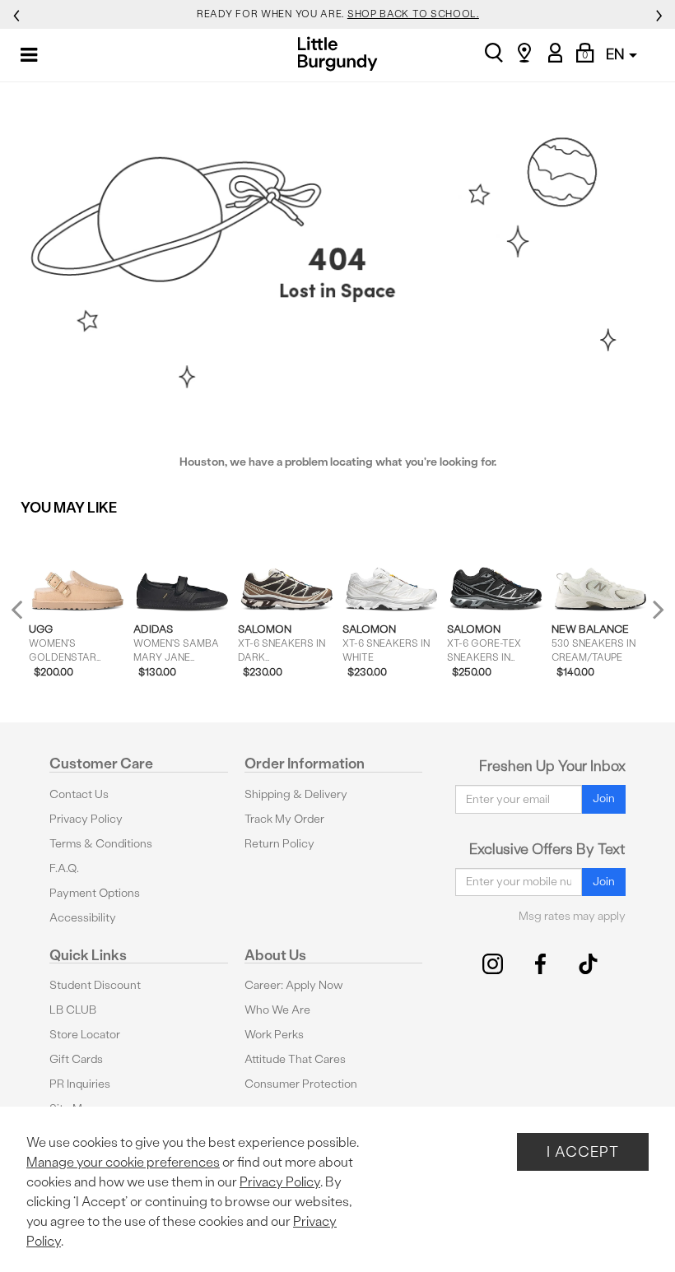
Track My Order (284, 819)
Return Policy (279, 844)
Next (654, 609)
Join (604, 798)
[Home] (338, 54)
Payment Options (94, 893)
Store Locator (84, 1035)
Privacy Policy (86, 819)
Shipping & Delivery (295, 794)
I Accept (583, 1151)
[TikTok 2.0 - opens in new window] (588, 964)
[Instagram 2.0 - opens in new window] (492, 964)
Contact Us (79, 794)
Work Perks (274, 1035)
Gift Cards (76, 1059)
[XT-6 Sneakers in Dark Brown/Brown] (287, 570)
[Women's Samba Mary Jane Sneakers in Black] (182, 570)
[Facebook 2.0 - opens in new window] (540, 964)
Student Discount (95, 985)
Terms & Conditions (100, 844)
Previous (27, 617)
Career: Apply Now (293, 985)
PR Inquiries (79, 1084)
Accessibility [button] (82, 918)
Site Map (72, 1109)
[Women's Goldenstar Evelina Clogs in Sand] (78, 570)
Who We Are (277, 1010)
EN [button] (616, 54)
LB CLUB (72, 1010)
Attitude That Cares (295, 1059)
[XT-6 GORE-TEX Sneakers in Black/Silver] (496, 570)
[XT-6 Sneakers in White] (391, 570)
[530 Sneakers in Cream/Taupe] (600, 570)
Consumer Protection (300, 1084)
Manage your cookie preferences (123, 1162)
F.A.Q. (64, 868)
